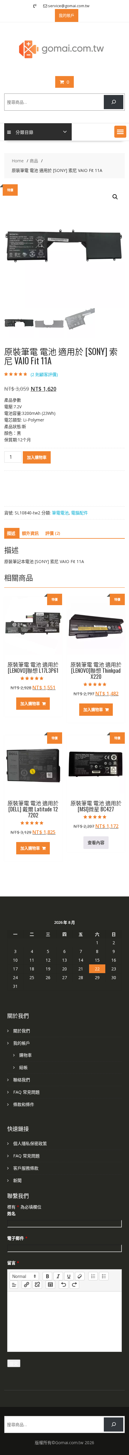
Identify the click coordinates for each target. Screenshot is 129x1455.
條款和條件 (23, 1104)
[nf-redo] (74, 1284)
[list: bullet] (104, 1276)
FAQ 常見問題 (26, 1092)
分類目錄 (25, 132)
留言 (13, 1263)
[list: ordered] (93, 1276)
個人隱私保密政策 (30, 1143)
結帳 (23, 1067)
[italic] (58, 1276)
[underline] (69, 1276)
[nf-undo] (63, 1284)
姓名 (11, 1213)
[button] (120, 132)
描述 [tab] (11, 533)
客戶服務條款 (25, 1168)
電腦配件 (79, 513)
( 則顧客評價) (44, 374)
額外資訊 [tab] (30, 533)
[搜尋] (113, 102)
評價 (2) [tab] (52, 533)
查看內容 (96, 842)
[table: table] (50, 1284)
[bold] (47, 1276)
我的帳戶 (21, 1043)
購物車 (25, 1055)
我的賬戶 (66, 15)
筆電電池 (60, 513)
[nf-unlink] (37, 1284)
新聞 (17, 1180)
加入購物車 (36, 457)
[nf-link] (26, 1284)
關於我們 (21, 1031)
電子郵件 (17, 1238)
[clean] (80, 1276)
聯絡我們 (21, 1080)
